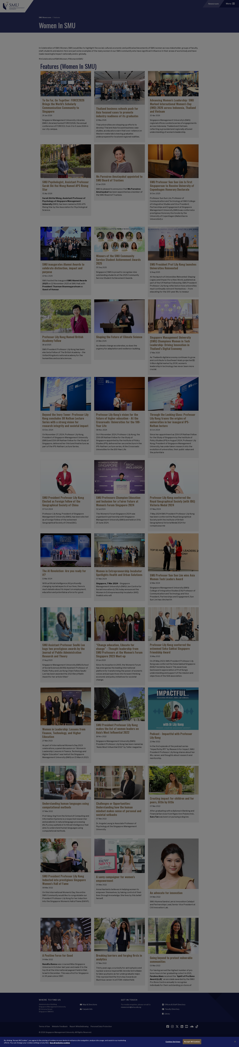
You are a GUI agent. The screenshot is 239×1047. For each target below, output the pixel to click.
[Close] (235, 1041)
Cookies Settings (173, 1042)
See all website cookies (60, 1043)
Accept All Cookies (192, 1042)
